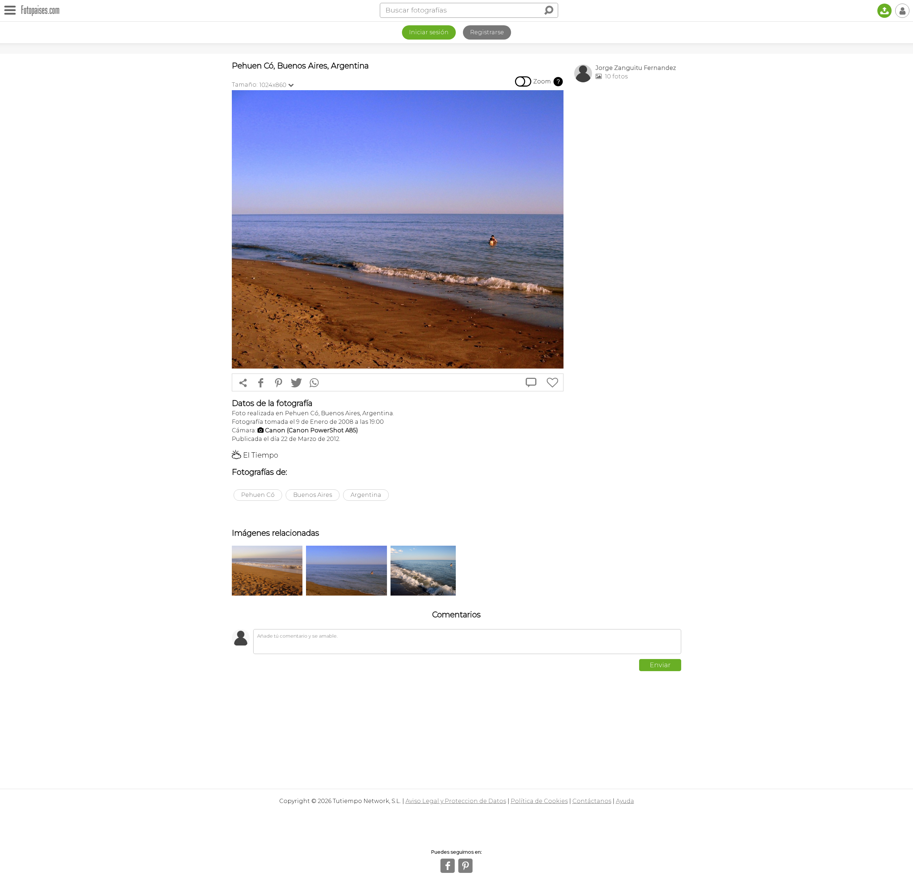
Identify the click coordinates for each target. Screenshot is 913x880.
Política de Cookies (539, 801)
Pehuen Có (258, 495)
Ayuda (625, 801)
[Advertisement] (627, 200)
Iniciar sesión (429, 32)
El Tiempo (255, 455)
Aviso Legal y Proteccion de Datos (456, 801)
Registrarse (487, 32)
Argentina (366, 495)
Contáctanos (591, 801)
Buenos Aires (312, 495)
